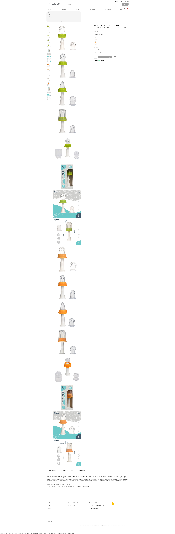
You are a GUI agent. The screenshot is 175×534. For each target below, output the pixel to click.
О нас (78, 9)
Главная (49, 9)
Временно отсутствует (105, 57)
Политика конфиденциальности (96, 505)
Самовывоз (50, 514)
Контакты (92, 9)
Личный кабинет (93, 502)
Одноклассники (74, 502)
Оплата (49, 508)
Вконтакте (72, 505)
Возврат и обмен (52, 518)
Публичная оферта (93, 508)
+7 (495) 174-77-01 (118, 1)
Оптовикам (108, 9)
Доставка (50, 511)
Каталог (64, 9)
